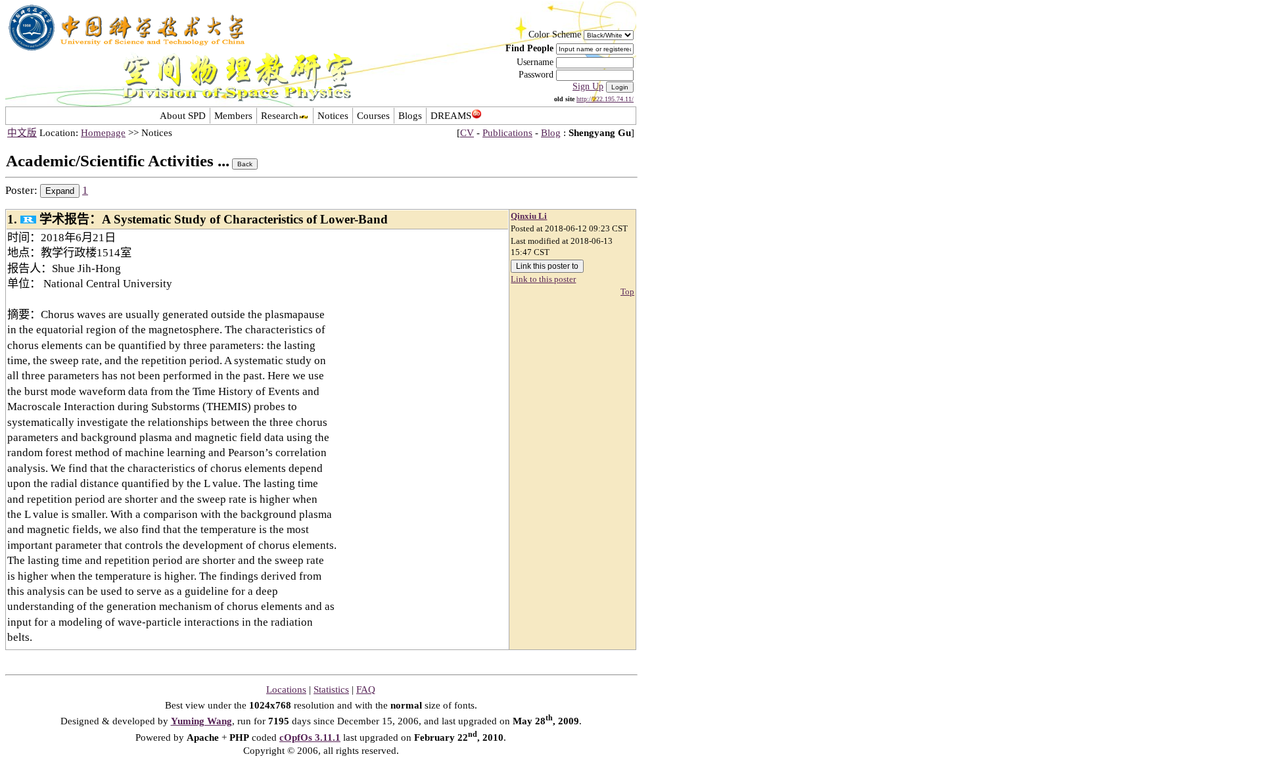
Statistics (331, 689)
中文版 (22, 133)
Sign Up (588, 86)
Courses (373, 115)
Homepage (103, 133)
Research (279, 115)
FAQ (365, 689)
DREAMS (451, 115)
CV (467, 133)
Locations (286, 689)
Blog (551, 133)
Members (233, 115)
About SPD (183, 115)
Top (627, 291)
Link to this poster (543, 279)
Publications (507, 133)
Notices (332, 115)
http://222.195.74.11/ (605, 99)
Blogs (410, 115)
